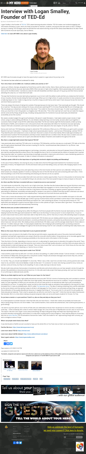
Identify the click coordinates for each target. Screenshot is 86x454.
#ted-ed (35, 379)
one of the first (13, 315)
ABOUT (15, 426)
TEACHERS (27, 429)
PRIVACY (15, 431)
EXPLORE (26, 426)
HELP (14, 429)
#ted (41, 379)
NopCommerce (20, 439)
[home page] (15, 2)
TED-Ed (23, 24)
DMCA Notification (17, 433)
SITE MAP (26, 431)
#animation (7, 379)
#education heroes (25, 379)
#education (15, 379)
